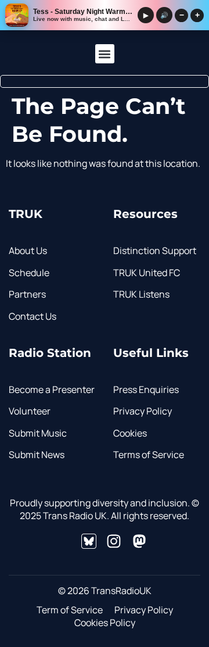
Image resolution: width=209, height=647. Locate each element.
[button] (104, 53)
